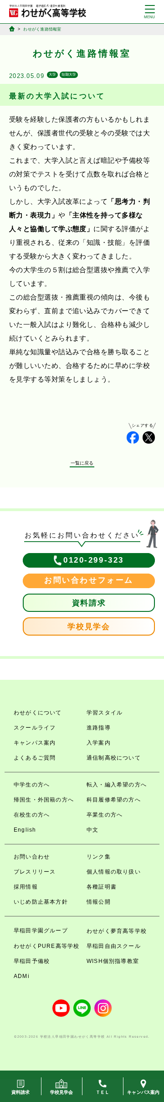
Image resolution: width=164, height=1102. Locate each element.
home (12, 29)
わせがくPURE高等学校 (46, 946)
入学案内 (99, 743)
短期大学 (69, 74)
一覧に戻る (82, 463)
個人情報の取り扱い (114, 872)
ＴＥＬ (103, 1092)
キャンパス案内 (35, 743)
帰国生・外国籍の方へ (44, 800)
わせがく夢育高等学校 (117, 931)
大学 (52, 74)
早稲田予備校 (32, 961)
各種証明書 (102, 887)
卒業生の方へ (105, 815)
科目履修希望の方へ (114, 800)
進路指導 (99, 727)
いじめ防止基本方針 (41, 902)
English (25, 830)
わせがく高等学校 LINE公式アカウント (82, 1008)
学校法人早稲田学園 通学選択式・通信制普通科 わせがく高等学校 (47, 11)
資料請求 (89, 603)
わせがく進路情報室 (42, 29)
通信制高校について (114, 758)
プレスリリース (35, 872)
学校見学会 (88, 626)
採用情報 (26, 887)
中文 (92, 830)
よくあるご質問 (35, 758)
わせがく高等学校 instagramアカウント (103, 1008)
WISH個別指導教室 (113, 961)
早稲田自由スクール (114, 946)
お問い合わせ (32, 857)
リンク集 (99, 857)
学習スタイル (105, 712)
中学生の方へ (32, 784)
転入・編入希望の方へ (117, 784)
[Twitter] (149, 437)
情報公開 (99, 902)
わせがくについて (38, 712)
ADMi (22, 976)
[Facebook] (133, 437)
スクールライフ (35, 727)
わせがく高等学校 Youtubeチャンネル (61, 1008)
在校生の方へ (32, 815)
